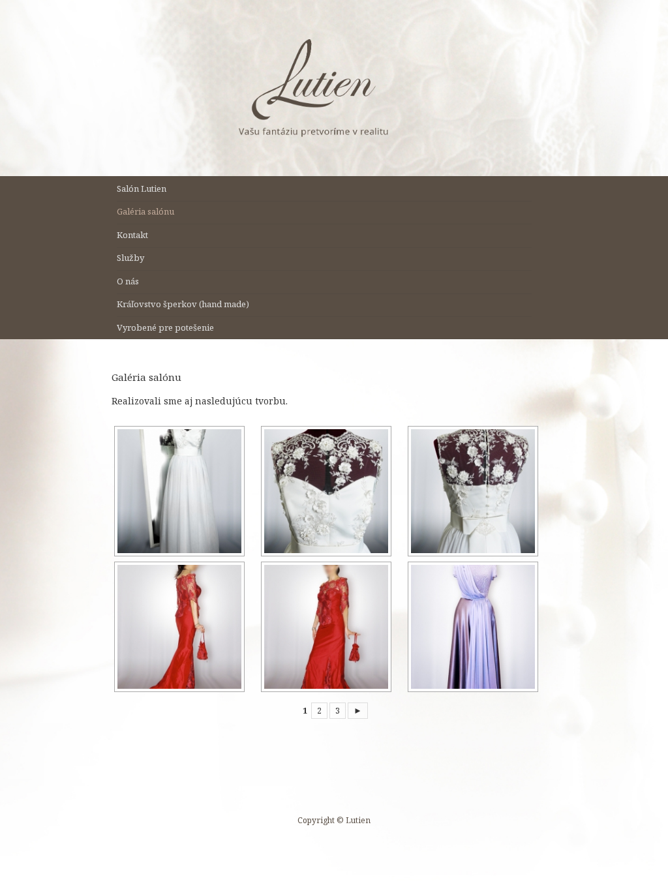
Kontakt (132, 235)
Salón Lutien (141, 188)
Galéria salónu (145, 211)
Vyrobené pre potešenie (165, 327)
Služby (130, 258)
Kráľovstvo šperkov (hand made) (183, 304)
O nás (128, 281)
